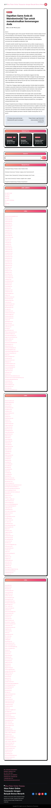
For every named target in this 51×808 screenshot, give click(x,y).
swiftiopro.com (8, 279)
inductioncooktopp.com (10, 365)
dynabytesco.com (9, 290)
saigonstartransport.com (10, 694)
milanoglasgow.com (9, 720)
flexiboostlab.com (9, 276)
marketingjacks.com (9, 744)
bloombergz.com (8, 641)
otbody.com (7, 650)
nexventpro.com (8, 262)
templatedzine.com (9, 535)
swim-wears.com (8, 606)
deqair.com (7, 528)
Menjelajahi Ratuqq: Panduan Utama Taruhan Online (16, 168)
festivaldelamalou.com (10, 601)
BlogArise (29, 806)
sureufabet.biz (8, 462)
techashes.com (8, 404)
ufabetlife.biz (7, 453)
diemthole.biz (8, 664)
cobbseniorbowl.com (9, 500)
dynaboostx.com (8, 270)
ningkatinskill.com (8, 532)
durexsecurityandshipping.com (11, 504)
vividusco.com (8, 241)
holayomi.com (8, 374)
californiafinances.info (9, 702)
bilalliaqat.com (8, 362)
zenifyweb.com (8, 326)
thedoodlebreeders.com (10, 525)
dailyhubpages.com (9, 344)
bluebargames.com (9, 599)
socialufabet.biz (8, 457)
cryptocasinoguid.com (9, 483)
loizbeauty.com (8, 657)
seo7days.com (8, 680)
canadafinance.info (9, 704)
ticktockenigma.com (9, 318)
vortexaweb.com (8, 249)
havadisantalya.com (9, 407)
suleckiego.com (8, 759)
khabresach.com (8, 752)
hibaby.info (7, 354)
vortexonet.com (8, 230)
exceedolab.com (8, 286)
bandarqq (6, 771)
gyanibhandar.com (9, 434)
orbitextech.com (8, 323)
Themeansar (35, 806)
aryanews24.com (8, 495)
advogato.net (8, 638)
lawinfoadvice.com (9, 537)
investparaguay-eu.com (10, 516)
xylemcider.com (8, 562)
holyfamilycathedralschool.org (11, 379)
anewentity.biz (8, 676)
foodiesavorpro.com (9, 300)
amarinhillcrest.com (9, 634)
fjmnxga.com (7, 692)
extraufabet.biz (8, 451)
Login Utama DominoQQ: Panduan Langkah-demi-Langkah (18, 178)
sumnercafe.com (8, 541)
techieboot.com (8, 411)
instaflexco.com (8, 272)
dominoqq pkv (7, 774)
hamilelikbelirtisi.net (9, 281)
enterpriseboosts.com (9, 643)
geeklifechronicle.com (9, 297)
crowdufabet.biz (8, 474)
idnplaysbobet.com (9, 346)
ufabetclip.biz (8, 437)
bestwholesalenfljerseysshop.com (12, 488)
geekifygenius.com (9, 321)
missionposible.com (9, 739)
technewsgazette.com (10, 669)
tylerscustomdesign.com (10, 611)
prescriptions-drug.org (9, 622)
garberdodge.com (9, 604)
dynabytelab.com (8, 225)
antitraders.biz (8, 493)
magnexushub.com (9, 425)
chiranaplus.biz (8, 715)
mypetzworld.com (9, 513)
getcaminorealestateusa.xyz (11, 390)
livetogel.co (7, 328)
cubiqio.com (7, 295)
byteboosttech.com (9, 423)
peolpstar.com (8, 609)
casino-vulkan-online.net (10, 732)
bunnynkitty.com (8, 688)
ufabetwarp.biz (8, 436)
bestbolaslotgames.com (10, 349)
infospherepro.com (9, 298)
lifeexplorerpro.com (9, 307)
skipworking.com (8, 655)
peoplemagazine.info (9, 402)
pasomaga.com (8, 567)
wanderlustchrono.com (10, 312)
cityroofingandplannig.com (10, 506)
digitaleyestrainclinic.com (10, 737)
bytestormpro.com (9, 311)
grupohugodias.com (9, 527)
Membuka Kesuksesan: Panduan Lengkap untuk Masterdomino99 (19, 172)
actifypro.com (8, 269)
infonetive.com (8, 697)
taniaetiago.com (8, 564)
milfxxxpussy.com (9, 546)
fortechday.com (8, 388)
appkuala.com (8, 678)
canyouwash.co (8, 406)
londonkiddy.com (8, 381)
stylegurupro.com (8, 291)
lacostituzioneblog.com (10, 553)
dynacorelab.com (8, 235)
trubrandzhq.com (8, 258)
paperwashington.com (9, 356)
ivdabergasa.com (8, 507)
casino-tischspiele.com (10, 648)
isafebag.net (7, 639)
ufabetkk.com (8, 666)
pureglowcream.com (9, 681)
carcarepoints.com (9, 523)
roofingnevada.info (9, 369)
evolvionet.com (8, 227)
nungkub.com (8, 558)
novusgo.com (8, 309)
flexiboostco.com (8, 218)
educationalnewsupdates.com (11, 216)
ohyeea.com (7, 555)
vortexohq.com (8, 302)
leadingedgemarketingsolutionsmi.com (13, 485)
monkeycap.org (8, 631)
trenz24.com (7, 653)
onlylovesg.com (8, 340)
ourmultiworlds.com (9, 590)
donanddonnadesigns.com (10, 335)
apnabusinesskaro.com (10, 757)
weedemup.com (8, 358)
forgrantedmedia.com (9, 608)
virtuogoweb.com (8, 427)
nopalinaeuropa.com (9, 572)
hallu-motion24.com (9, 723)
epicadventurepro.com (9, 304)
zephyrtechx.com (8, 263)
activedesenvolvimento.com (11, 342)
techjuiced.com (8, 422)
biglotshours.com (8, 429)
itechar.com (7, 414)
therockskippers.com (9, 725)
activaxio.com (8, 288)
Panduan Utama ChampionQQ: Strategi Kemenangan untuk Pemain (19, 175)
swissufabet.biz (8, 444)
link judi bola (14, 769)
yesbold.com (7, 416)
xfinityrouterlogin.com (9, 743)
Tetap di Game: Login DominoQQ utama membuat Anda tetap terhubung (36, 120)
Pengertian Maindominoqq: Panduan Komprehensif (16, 181)
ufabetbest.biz (8, 460)
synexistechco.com (9, 237)
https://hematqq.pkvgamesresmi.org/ (12, 780)
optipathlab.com (8, 223)
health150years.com (9, 620)
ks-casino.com (8, 521)
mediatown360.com (9, 736)
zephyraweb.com (8, 248)
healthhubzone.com (9, 418)
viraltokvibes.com (8, 625)
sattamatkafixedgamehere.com (11, 351)
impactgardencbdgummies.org (11, 569)
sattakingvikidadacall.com (10, 347)
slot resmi (8, 769)
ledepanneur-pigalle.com (10, 709)
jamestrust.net (8, 652)
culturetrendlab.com (9, 314)
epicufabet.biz (8, 467)
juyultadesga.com (9, 509)
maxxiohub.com (8, 246)
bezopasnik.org (8, 690)
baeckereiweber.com (9, 400)
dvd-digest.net (8, 711)
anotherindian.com (9, 560)
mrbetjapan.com (8, 674)
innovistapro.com (8, 274)
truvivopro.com (8, 239)
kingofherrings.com (9, 673)
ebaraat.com (7, 420)
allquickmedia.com (9, 667)
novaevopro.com (8, 255)
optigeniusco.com (8, 251)
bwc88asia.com (8, 518)
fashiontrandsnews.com (10, 479)
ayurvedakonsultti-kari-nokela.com (12, 492)
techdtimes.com (8, 409)
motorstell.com (8, 618)
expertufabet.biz (8, 439)
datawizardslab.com (9, 293)
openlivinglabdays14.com (10, 490)
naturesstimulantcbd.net (10, 571)
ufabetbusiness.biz (9, 446)
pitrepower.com (8, 734)
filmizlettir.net (8, 588)
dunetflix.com (8, 542)
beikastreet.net (8, 587)
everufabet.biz (8, 472)
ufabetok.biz (7, 471)
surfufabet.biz (8, 458)
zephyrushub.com (8, 221)
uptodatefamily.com (9, 548)
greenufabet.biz (8, 448)
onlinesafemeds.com (9, 432)
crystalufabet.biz (8, 469)
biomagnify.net (8, 574)
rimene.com (7, 708)
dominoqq (7, 196)
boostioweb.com (8, 219)
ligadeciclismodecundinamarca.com (12, 376)
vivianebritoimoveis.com (10, 627)
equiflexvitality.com (9, 339)
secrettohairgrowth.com (10, 685)
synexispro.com (8, 372)
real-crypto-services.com (10, 511)
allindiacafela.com (8, 729)
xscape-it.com (8, 497)
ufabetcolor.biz (8, 450)
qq (11, 774)
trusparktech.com (8, 256)
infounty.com (7, 514)
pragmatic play (7, 776)
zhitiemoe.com (8, 557)
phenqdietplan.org (9, 539)
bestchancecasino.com (10, 360)
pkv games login (8, 193)
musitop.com (7, 549)
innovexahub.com (8, 234)
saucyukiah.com (8, 585)
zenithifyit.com (8, 244)
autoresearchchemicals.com (11, 755)
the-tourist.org (8, 636)
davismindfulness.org (9, 384)
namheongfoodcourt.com (10, 718)
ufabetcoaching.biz (9, 383)
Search (25, 153)
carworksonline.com (9, 613)
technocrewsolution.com (10, 624)
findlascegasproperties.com (11, 332)
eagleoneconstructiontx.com (11, 337)
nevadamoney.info (9, 706)
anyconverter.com (9, 659)
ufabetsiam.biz (8, 443)
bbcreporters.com (9, 481)
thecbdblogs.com (8, 753)
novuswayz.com (8, 267)
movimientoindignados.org (10, 544)
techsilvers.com (8, 530)
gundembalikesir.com (9, 413)
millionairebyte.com (9, 386)
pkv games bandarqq (9, 200)
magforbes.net (8, 629)
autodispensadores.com (10, 363)
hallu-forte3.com (8, 722)
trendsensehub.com (9, 316)
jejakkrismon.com (8, 662)
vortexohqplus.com (9, 277)
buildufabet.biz (8, 476)
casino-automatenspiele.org (11, 646)
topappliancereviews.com (10, 746)
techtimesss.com (8, 615)
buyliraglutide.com (9, 430)
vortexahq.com (8, 242)
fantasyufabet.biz (8, 441)
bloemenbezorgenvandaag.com (11, 683)
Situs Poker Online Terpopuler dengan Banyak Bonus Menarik (14, 791)
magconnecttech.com (9, 325)
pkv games (18, 27)
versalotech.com (8, 283)
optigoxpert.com (8, 265)
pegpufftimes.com (9, 594)
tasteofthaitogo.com (9, 687)
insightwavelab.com (9, 305)
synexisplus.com (8, 228)
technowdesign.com (9, 502)
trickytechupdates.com (10, 748)
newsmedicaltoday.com (10, 367)
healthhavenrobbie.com (10, 333)
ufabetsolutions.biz (9, 455)
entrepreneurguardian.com (10, 353)
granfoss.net (7, 727)
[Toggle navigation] (5, 4)
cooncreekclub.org (9, 592)
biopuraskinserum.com (9, 701)
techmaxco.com (8, 284)
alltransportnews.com (9, 478)
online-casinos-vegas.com (10, 741)
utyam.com (7, 551)
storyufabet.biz (8, 465)
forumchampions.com (9, 597)
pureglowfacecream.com (10, 671)
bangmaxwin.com (8, 695)
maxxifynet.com (8, 232)
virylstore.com (8, 617)
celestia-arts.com (8, 595)
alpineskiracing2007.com (10, 731)
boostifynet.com (8, 260)
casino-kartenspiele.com (10, 645)
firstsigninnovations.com (10, 602)
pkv (6, 202)
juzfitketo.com (8, 565)
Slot (14, 137)
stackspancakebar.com (10, 716)
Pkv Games (9, 12)
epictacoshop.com (9, 699)
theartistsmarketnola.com (10, 713)
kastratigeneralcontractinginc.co (11, 486)
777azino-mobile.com (9, 499)
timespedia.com (8, 660)
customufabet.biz (8, 464)
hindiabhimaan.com (9, 750)
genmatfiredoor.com (9, 330)
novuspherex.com (9, 253)
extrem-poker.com (9, 520)
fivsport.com (7, 534)
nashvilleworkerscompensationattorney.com (14, 377)
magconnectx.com (9, 370)
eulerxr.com (7, 319)
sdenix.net (7, 632)
